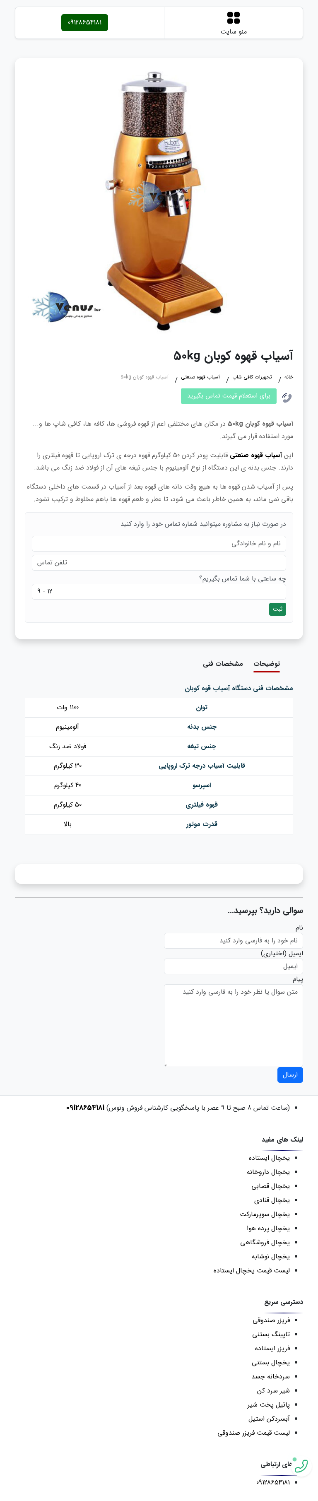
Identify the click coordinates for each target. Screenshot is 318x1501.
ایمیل (296, 954)
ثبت (277, 609)
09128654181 (84, 22)
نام (299, 928)
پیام (298, 979)
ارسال (290, 1075)
